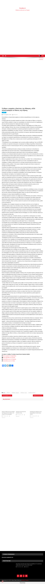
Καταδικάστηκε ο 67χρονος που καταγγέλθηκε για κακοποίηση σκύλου (36, 413)
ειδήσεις (8, 392)
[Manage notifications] (3, 581)
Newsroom (15, 114)
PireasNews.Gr (22, 8)
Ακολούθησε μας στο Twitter (9, 360)
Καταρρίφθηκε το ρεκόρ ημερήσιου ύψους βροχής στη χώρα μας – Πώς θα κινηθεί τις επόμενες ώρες (7, 395)
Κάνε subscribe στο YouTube (9, 357)
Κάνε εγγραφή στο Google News (9, 355)
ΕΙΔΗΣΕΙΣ (4, 112)
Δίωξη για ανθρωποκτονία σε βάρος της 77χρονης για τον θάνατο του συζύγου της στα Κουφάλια (8, 413)
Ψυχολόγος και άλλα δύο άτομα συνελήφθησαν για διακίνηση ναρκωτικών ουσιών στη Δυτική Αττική (29, 564)
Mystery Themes (25, 580)
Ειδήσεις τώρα (24, 392)
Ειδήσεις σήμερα (15, 392)
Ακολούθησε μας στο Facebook (9, 359)
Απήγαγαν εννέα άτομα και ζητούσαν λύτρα (21, 412)
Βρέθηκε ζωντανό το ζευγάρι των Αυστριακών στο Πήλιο (38, 395)
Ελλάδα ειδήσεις (32, 392)
